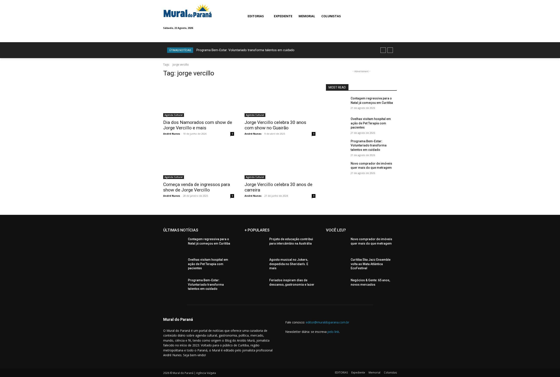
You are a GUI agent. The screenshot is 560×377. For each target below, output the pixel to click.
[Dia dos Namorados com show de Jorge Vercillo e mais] (198, 99)
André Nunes (171, 133)
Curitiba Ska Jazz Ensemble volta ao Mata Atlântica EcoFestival (370, 264)
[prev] (383, 50)
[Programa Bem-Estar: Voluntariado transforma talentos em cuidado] (336, 146)
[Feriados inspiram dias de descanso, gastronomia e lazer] (255, 285)
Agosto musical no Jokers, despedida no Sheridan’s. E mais (288, 264)
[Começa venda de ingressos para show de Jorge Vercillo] (198, 161)
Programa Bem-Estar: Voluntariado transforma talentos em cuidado (245, 50)
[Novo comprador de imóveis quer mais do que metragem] (336, 169)
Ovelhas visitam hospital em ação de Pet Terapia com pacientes (371, 123)
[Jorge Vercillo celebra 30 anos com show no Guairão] (280, 99)
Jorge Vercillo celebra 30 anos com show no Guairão (275, 125)
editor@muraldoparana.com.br (327, 322)
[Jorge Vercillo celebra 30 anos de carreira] (280, 161)
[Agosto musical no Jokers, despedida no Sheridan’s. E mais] (255, 265)
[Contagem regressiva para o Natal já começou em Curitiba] (336, 103)
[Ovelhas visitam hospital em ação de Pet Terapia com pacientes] (336, 124)
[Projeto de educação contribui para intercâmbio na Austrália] (255, 244)
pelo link (333, 332)
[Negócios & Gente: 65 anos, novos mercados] (336, 285)
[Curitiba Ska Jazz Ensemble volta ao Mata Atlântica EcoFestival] (336, 265)
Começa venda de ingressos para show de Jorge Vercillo (196, 187)
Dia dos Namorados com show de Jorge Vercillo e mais (197, 125)
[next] (390, 50)
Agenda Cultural (173, 114)
